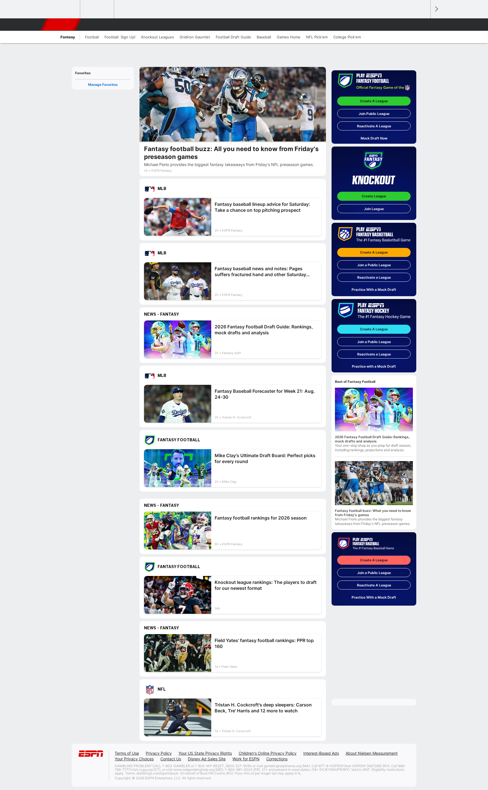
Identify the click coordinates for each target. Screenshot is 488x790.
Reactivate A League (374, 126)
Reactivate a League (374, 277)
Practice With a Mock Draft (374, 289)
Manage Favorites (103, 84)
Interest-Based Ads (321, 753)
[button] (423, 24)
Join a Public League (374, 265)
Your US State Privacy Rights (205, 753)
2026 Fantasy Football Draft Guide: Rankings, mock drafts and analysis (372, 439)
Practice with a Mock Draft (374, 366)
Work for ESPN (246, 758)
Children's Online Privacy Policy (268, 753)
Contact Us (170, 758)
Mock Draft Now (374, 138)
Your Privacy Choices (134, 758)
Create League (374, 196)
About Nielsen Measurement (372, 753)
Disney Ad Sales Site (207, 758)
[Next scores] (436, 9)
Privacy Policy (159, 753)
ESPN (61, 24)
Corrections (276, 758)
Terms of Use (127, 753)
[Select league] (63, 9)
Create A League (374, 101)
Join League (374, 209)
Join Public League (374, 114)
